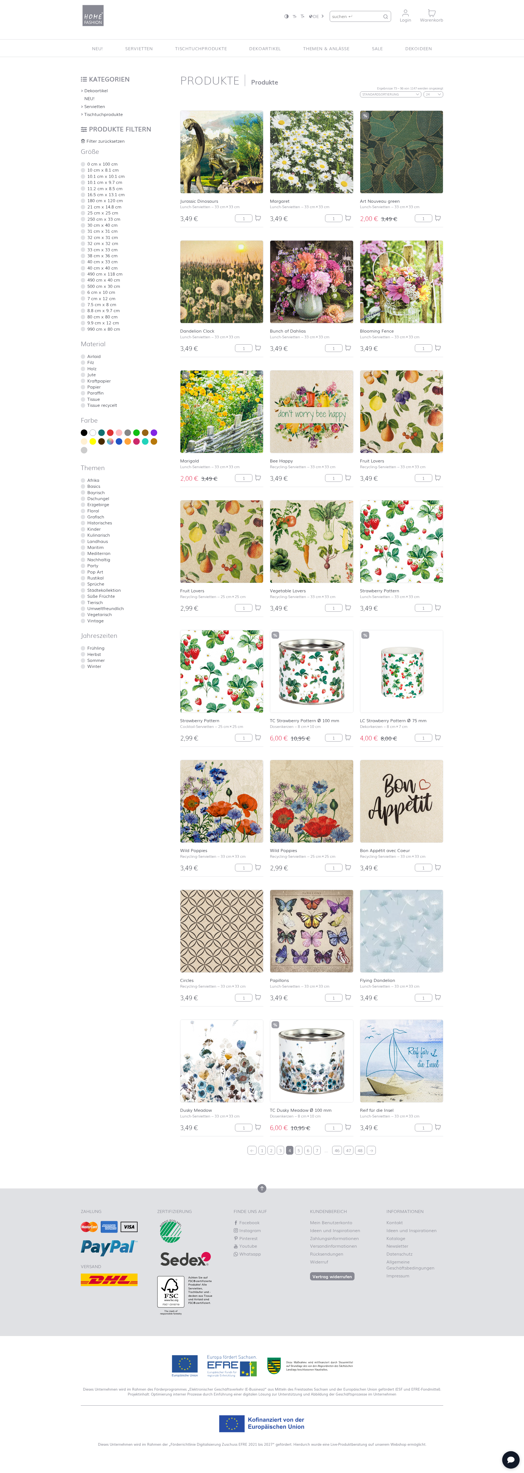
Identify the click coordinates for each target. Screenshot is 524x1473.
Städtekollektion (104, 590)
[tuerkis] (145, 441)
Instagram (249, 1230)
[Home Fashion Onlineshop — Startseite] (93, 15)
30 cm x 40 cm (102, 225)
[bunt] (110, 441)
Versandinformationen (333, 1245)
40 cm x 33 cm (102, 261)
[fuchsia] (136, 441)
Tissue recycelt (102, 405)
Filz (90, 362)
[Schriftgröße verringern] (294, 16)
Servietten (139, 48)
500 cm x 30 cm (103, 286)
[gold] (145, 432)
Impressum (397, 1275)
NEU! (97, 48)
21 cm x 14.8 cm (104, 206)
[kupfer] (154, 441)
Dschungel (98, 498)
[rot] (110, 432)
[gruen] (136, 432)
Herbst (94, 654)
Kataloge (395, 1238)
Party (92, 565)
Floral (93, 510)
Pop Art (95, 571)
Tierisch (95, 602)
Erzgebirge (98, 504)
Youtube (247, 1245)
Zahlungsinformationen (334, 1238)
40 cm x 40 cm (102, 267)
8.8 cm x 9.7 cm (103, 310)
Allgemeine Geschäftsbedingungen (410, 1264)
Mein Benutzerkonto (331, 1222)
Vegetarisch (99, 614)
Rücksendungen (326, 1253)
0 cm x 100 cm (102, 163)
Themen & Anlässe (326, 48)
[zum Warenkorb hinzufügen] (257, 218)
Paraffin (95, 392)
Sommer (96, 660)
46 (337, 1150)
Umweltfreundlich (105, 608)
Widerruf (319, 1261)
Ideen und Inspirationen (335, 1230)
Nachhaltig (98, 559)
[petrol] (101, 432)
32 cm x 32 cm (102, 243)
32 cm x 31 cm (102, 237)
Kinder (94, 528)
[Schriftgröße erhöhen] (302, 16)
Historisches (99, 522)
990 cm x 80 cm (103, 328)
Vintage (95, 620)
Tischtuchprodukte (201, 48)
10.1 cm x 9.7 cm (104, 182)
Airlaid (94, 356)
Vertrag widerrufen (332, 1276)
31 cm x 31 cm (102, 231)
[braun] (101, 441)
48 (360, 1150)
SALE (377, 48)
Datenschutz (399, 1253)
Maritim (95, 547)
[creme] (84, 441)
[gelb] (93, 441)
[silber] (84, 450)
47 (348, 1150)
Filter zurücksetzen (105, 141)
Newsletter (397, 1245)
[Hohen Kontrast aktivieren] (286, 16)
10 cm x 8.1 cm (103, 169)
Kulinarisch (98, 534)
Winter (94, 666)
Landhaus (97, 541)
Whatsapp (249, 1253)
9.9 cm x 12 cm (103, 322)
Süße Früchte (101, 596)
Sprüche (95, 583)
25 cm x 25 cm (102, 212)
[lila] (154, 432)
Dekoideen (418, 48)
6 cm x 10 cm (101, 292)
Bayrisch (96, 492)
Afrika (93, 480)
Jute (91, 374)
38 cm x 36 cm (102, 255)
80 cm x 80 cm (102, 316)
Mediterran (99, 553)
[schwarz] (84, 432)
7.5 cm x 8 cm (101, 304)
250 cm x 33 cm (103, 219)
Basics (93, 486)
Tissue (93, 399)
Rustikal (95, 577)
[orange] (127, 441)
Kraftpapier (99, 380)
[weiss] (93, 432)
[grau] (127, 432)
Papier (94, 386)
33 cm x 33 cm (102, 249)
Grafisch (95, 516)
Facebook (249, 1222)
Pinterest (248, 1238)
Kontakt (394, 1222)
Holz (91, 368)
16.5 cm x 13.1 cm (106, 194)
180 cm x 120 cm (105, 200)
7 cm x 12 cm (101, 298)
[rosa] (119, 432)
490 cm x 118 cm (105, 273)
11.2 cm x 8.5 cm (105, 188)
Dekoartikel (265, 48)
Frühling (96, 647)
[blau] (119, 441)
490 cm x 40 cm (103, 279)
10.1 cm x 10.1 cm (106, 176)
